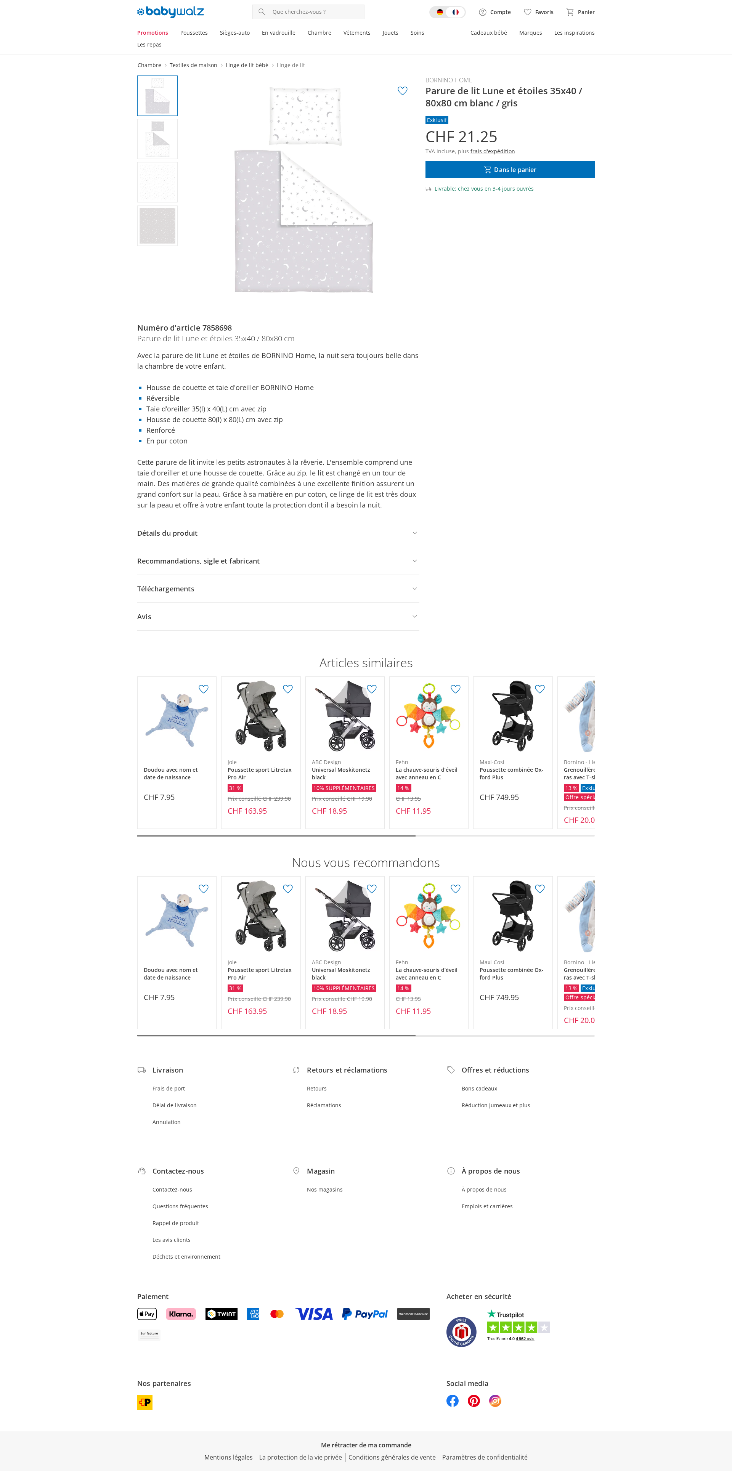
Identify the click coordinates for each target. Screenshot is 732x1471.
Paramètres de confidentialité (485, 1457)
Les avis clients (171, 1239)
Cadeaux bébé (488, 32)
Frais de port (168, 1088)
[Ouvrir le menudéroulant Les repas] (165, 45)
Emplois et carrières (487, 1206)
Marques (530, 32)
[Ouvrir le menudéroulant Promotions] (171, 34)
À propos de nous (484, 1189)
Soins (417, 32)
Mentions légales (228, 1457)
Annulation (166, 1122)
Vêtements (357, 32)
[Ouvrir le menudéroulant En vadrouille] (298, 34)
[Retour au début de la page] (723, 1416)
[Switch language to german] (447, 12)
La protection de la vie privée (300, 1457)
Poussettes (194, 32)
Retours (317, 1088)
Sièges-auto (235, 32)
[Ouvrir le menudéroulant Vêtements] (374, 34)
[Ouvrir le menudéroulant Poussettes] (211, 34)
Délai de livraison (174, 1105)
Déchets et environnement (186, 1256)
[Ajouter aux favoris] (402, 91)
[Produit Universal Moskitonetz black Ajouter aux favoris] (371, 689)
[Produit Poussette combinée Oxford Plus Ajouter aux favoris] (539, 689)
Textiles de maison (193, 65)
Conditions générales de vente (392, 1457)
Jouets (390, 32)
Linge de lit (291, 65)
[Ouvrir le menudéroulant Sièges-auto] (253, 34)
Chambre (319, 32)
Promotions (152, 32)
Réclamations (324, 1105)
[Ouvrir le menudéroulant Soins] (427, 34)
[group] (303, 189)
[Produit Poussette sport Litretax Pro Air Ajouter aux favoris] (287, 689)
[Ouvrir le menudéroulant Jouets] (401, 34)
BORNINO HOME (448, 80)
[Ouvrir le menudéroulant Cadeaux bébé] (510, 34)
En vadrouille (278, 32)
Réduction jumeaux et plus (496, 1105)
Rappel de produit (175, 1223)
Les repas (149, 44)
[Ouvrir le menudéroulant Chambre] (334, 34)
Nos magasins (325, 1189)
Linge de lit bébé (247, 65)
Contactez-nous (172, 1189)
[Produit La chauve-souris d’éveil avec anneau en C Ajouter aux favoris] (455, 689)
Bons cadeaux (479, 1088)
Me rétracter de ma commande (366, 1445)
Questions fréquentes (180, 1206)
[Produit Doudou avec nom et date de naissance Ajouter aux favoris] (203, 689)
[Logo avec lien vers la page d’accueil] (170, 12)
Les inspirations (574, 32)
